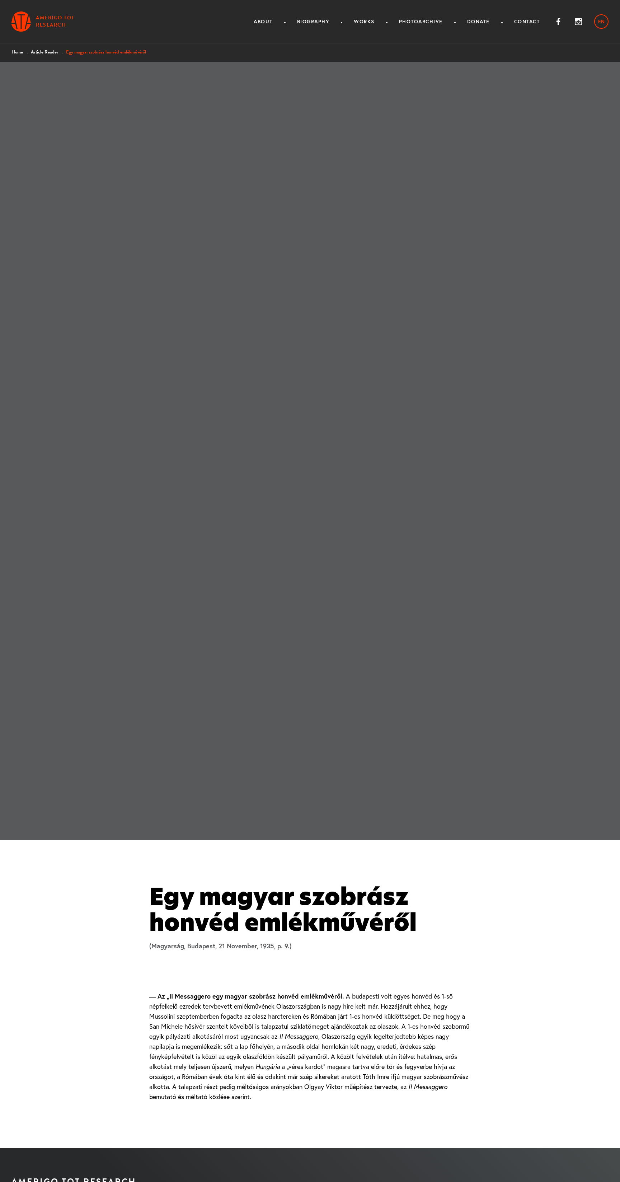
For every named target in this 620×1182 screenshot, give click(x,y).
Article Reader (44, 52)
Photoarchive (421, 21)
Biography (313, 21)
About (263, 21)
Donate (478, 21)
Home (17, 52)
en (601, 21)
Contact (527, 21)
